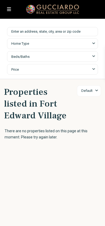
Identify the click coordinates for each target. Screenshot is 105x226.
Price (15, 69)
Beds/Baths (20, 57)
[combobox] (52, 43)
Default (87, 91)
